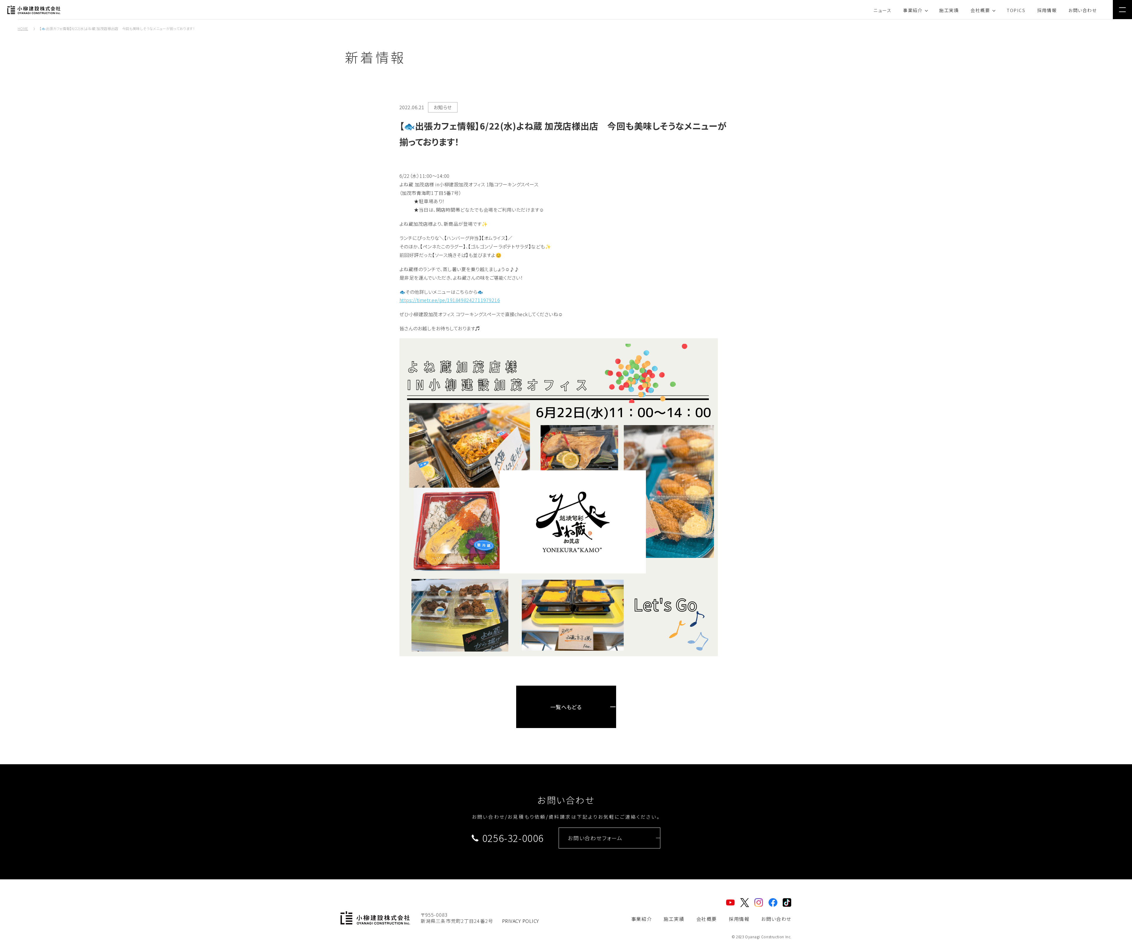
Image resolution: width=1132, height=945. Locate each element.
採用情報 (1047, 10)
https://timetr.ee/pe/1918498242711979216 (449, 300)
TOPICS (1016, 10)
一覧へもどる (566, 707)
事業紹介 (912, 10)
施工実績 (949, 10)
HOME (23, 28)
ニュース (882, 10)
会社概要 (980, 10)
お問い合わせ (1082, 10)
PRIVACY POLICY (520, 920)
